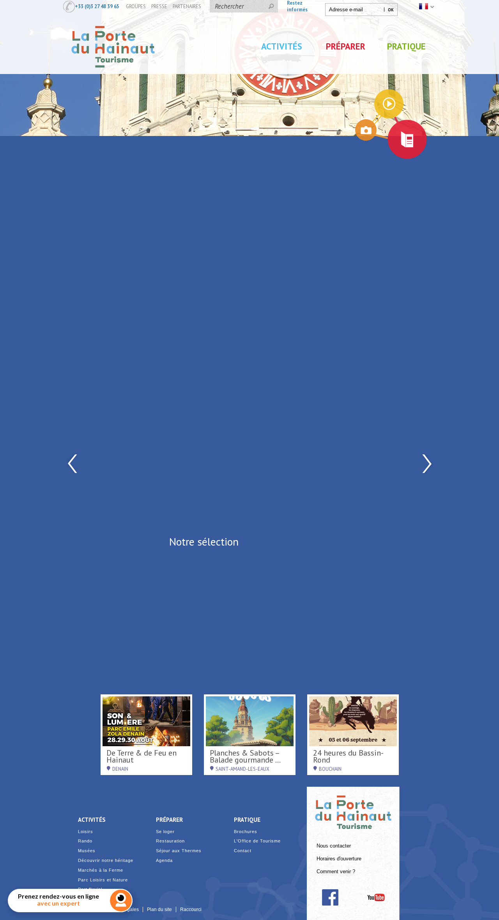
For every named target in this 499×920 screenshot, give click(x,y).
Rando (85, 841)
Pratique (406, 46)
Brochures (245, 832)
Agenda (164, 860)
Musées (87, 851)
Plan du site (159, 909)
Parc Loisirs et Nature (103, 880)
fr (426, 6)
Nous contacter (334, 846)
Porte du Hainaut (353, 809)
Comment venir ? (336, 871)
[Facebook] (330, 897)
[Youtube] (376, 897)
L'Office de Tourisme (257, 841)
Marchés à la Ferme (100, 870)
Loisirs (85, 832)
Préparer (345, 46)
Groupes (136, 6)
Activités (281, 46)
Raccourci (191, 909)
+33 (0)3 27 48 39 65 (97, 6)
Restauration (170, 841)
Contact (242, 851)
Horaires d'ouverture (339, 859)
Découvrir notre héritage (105, 860)
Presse (159, 6)
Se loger (165, 832)
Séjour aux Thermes (179, 851)
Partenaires (187, 6)
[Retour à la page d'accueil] (113, 75)
